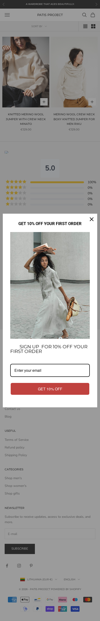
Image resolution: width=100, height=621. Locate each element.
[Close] (91, 219)
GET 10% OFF (50, 389)
